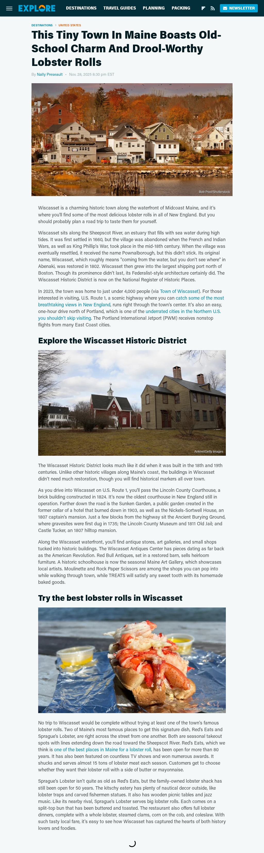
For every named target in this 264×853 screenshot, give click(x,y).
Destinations (81, 8)
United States (70, 25)
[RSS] (213, 8)
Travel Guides (119, 8)
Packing (181, 8)
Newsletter (242, 8)
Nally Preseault (50, 74)
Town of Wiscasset (179, 291)
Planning (154, 8)
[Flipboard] (203, 8)
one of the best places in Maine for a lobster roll (102, 749)
